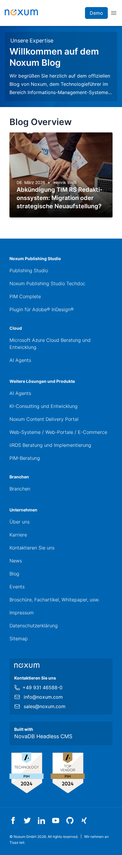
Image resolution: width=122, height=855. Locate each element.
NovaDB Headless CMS (43, 736)
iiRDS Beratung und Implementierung (50, 445)
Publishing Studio (28, 270)
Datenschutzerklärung (33, 625)
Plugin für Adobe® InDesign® (41, 309)
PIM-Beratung (24, 458)
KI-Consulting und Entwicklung (43, 406)
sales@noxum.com (44, 706)
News (15, 561)
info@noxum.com (43, 697)
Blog (14, 574)
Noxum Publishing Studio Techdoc (47, 283)
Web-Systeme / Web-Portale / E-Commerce (58, 432)
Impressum (21, 613)
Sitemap (18, 638)
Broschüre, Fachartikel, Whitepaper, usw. (54, 600)
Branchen (19, 489)
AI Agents (20, 360)
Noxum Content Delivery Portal (43, 419)
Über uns (19, 522)
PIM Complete (25, 296)
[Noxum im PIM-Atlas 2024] (26, 772)
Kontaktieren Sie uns (31, 548)
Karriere (18, 535)
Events (17, 587)
